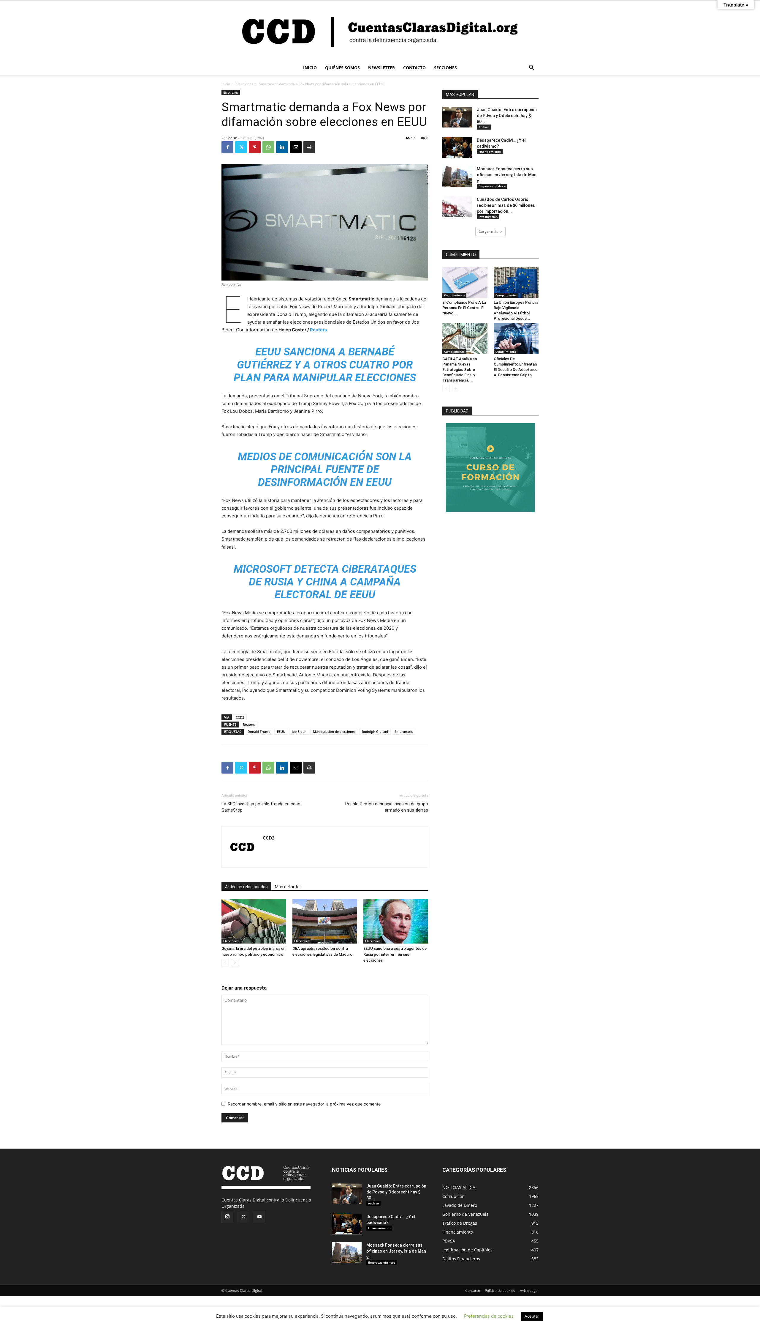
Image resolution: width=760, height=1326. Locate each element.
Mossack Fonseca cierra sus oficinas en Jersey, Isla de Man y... (506, 174)
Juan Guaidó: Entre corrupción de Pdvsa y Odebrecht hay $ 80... (507, 115)
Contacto (472, 1290)
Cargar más (488, 231)
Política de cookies (500, 1290)
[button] (531, 68)
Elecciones (244, 83)
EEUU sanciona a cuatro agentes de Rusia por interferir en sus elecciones (395, 954)
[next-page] (234, 962)
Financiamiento (490, 151)
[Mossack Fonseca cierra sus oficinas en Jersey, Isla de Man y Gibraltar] (457, 176)
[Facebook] (227, 147)
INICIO (310, 67)
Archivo (484, 127)
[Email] (296, 147)
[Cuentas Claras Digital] (380, 31)
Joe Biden (299, 731)
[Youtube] (259, 1217)
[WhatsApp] (268, 147)
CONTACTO (414, 67)
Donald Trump (259, 731)
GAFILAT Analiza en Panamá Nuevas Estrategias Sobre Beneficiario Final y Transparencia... (459, 369)
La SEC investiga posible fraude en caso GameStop (260, 807)
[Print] (309, 147)
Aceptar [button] (532, 1316)
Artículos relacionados (246, 886)
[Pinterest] (255, 147)
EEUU (281, 731)
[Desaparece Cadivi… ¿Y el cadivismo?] (457, 147)
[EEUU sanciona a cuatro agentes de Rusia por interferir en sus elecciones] (395, 921)
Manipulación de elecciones (334, 731)
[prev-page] (225, 962)
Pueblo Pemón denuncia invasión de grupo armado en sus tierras (386, 807)
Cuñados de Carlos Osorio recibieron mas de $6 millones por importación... (506, 205)
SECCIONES (445, 67)
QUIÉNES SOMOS (342, 67)
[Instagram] (227, 1217)
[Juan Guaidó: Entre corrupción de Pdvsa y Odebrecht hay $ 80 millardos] (457, 117)
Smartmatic (404, 731)
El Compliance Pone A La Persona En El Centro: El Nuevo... (464, 307)
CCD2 (232, 138)
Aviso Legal (529, 1290)
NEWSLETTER (381, 67)
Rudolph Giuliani (375, 731)
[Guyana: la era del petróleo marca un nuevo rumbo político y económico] (253, 921)
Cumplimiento (454, 295)
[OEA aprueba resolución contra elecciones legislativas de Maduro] (324, 921)
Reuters (249, 724)
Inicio (225, 83)
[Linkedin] (282, 147)
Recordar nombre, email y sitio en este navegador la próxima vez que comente (304, 1103)
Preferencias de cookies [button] (489, 1316)
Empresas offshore (492, 186)
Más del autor (288, 886)
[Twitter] (241, 147)
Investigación (488, 217)
